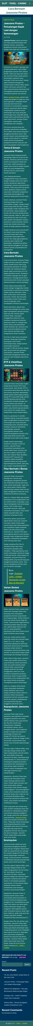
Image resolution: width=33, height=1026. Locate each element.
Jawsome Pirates (13, 97)
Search (4, 961)
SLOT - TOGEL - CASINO (19, 1023)
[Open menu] (29, 3)
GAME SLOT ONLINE (9, 20)
